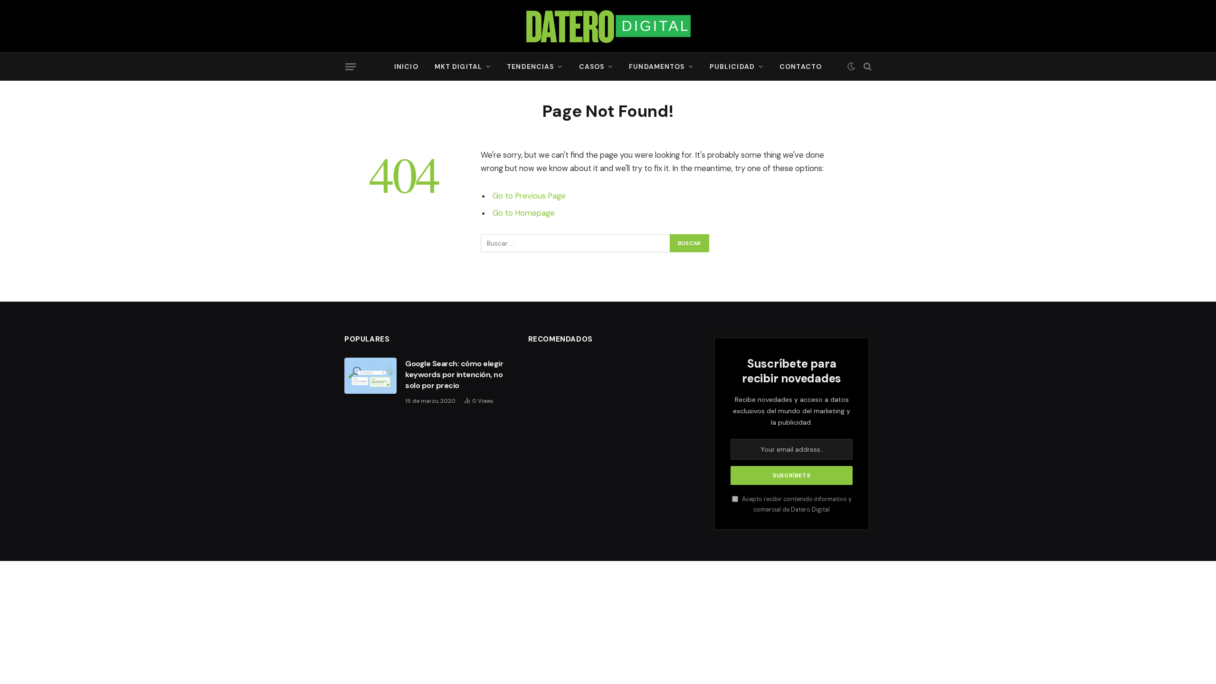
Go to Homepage (524, 213)
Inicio (406, 66)
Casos (592, 66)
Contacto (800, 66)
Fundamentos (656, 66)
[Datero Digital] (608, 26)
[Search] (867, 66)
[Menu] (350, 66)
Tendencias (530, 66)
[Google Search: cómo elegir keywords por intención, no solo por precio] (370, 376)
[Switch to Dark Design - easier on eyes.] (851, 66)
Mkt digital (458, 66)
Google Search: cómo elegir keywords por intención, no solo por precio (454, 374)
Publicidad (732, 66)
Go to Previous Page (529, 196)
